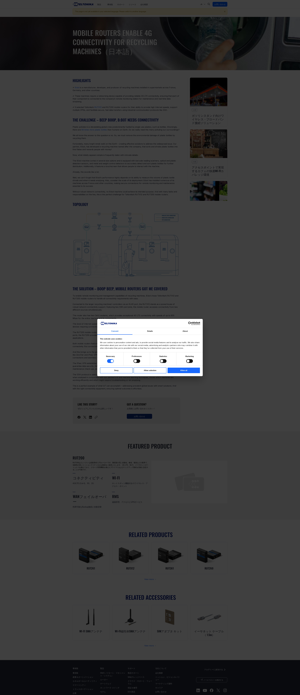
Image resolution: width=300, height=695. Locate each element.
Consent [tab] (114, 331)
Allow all (183, 370)
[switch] (136, 361)
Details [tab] (150, 331)
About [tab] (185, 331)
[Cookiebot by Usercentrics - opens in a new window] (190, 323)
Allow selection (150, 370)
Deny (116, 370)
